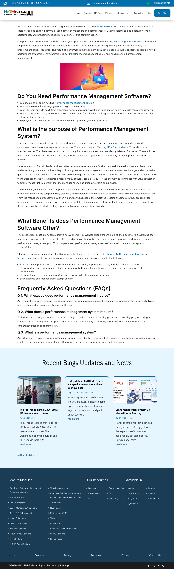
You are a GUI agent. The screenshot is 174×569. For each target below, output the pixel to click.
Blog (111, 493)
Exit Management (18, 528)
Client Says (114, 498)
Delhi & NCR (133, 493)
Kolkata (151, 488)
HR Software (56, 539)
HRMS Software (57, 533)
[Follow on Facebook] (149, 566)
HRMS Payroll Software (21, 544)
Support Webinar (116, 488)
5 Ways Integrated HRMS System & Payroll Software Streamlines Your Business (86, 384)
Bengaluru (132, 498)
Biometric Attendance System (63, 528)
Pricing (67, 555)
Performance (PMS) (59, 513)
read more (25, 444)
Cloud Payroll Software (20, 533)
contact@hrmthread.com (105, 2)
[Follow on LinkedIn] (158, 566)
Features (39, 555)
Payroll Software (17, 497)
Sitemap (64, 565)
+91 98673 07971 (40, 2)
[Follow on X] (154, 566)
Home (12, 555)
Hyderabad (133, 503)
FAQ (90, 498)
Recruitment (55, 508)
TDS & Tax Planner (18, 523)
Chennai (151, 493)
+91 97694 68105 (19, 2)
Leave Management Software (23, 508)
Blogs (35, 418)
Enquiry (125, 555)
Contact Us (155, 555)
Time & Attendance (18, 502)
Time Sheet (55, 502)
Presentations (94, 493)
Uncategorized (86, 392)
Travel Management (59, 488)
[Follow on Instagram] (163, 566)
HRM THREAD (25, 565)
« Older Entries (25, 455)
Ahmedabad (153, 498)
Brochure (92, 488)
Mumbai (131, 488)
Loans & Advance (18, 518)
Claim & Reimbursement (21, 513)
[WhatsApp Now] (158, 4)
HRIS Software (17, 539)
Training (53, 518)
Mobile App (55, 523)
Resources (96, 555)
